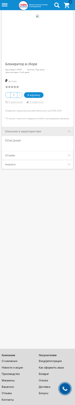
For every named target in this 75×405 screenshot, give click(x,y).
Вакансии (8, 386)
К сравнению (16, 101)
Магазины (8, 380)
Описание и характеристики (23, 131)
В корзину (33, 95)
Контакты (8, 399)
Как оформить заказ (51, 367)
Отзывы (10, 155)
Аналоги (10, 164)
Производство (11, 374)
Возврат (44, 374)
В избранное (37, 101)
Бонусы (43, 393)
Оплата (43, 380)
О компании (9, 361)
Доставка (44, 386)
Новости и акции (12, 367)
